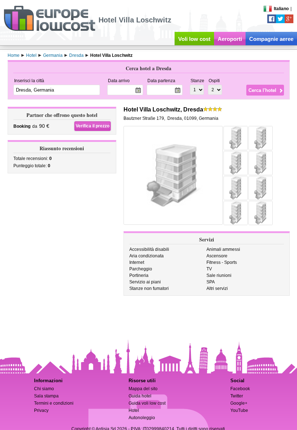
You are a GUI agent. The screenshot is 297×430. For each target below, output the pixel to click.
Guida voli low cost (147, 403)
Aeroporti (230, 39)
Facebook (240, 388)
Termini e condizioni (54, 403)
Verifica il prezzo (92, 125)
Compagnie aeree (271, 39)
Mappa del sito (143, 388)
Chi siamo (44, 388)
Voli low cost (194, 39)
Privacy (41, 410)
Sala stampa (46, 396)
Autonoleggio (142, 417)
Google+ (238, 403)
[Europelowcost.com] (49, 29)
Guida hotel (140, 396)
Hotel (134, 410)
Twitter (236, 396)
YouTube (239, 410)
